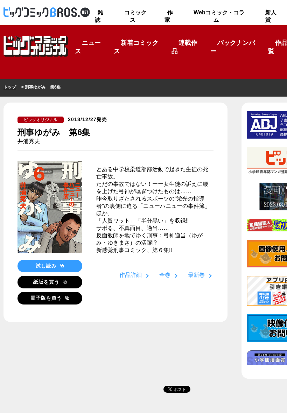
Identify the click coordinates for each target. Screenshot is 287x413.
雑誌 (99, 16)
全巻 (164, 275)
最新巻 (196, 275)
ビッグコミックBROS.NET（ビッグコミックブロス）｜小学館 (47, 12)
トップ (10, 87)
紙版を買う (47, 282)
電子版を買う (47, 298)
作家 (168, 16)
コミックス (135, 16)
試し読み (47, 265)
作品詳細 (130, 275)
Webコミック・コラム (219, 16)
